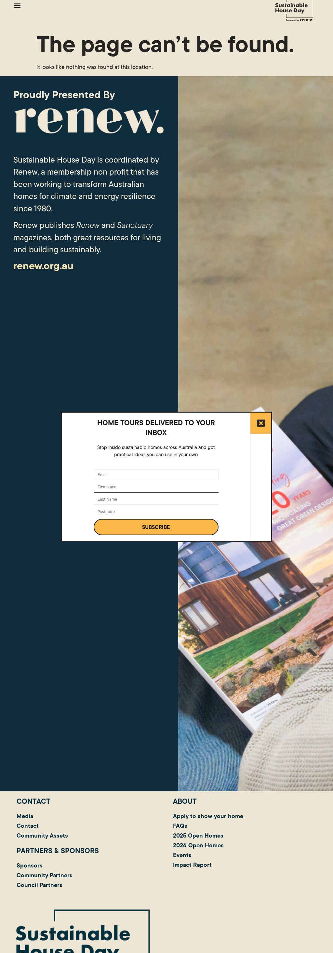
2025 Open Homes (198, 835)
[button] (17, 5)
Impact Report (192, 864)
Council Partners (39, 884)
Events (182, 855)
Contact (28, 825)
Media (25, 816)
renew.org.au (43, 265)
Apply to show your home (208, 816)
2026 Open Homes (198, 845)
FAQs (180, 825)
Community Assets (42, 835)
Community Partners (45, 875)
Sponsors (30, 865)
